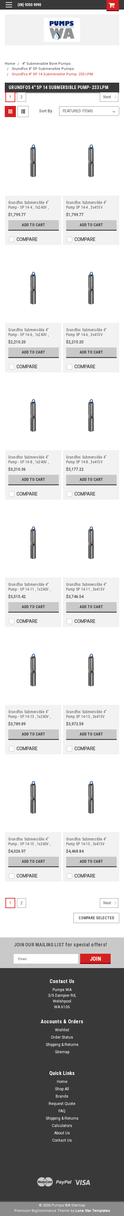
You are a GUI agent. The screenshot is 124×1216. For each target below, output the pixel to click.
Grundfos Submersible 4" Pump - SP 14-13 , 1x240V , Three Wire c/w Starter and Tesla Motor (30, 714)
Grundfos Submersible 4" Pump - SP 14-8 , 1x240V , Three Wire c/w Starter (28, 460)
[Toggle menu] (8, 9)
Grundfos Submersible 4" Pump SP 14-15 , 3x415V (86, 841)
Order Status (62, 1037)
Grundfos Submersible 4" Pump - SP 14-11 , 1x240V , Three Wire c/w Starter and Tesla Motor (30, 587)
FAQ (62, 1111)
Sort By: (46, 110)
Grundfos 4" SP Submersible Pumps (43, 69)
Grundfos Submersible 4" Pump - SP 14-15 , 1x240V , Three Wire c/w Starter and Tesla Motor (30, 842)
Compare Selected (96, 918)
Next (107, 97)
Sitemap (62, 1052)
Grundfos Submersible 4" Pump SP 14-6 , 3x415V (86, 332)
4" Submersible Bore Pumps (46, 64)
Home (10, 64)
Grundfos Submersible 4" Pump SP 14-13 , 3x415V (86, 714)
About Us (62, 1133)
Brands (62, 1096)
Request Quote (62, 1103)
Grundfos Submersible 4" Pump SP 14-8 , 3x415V (86, 459)
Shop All (62, 1089)
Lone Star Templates (92, 1211)
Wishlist (62, 1030)
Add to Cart (33, 225)
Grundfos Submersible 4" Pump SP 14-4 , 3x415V (86, 205)
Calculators (62, 1125)
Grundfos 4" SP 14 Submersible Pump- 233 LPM (52, 74)
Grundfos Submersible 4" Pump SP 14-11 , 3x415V (86, 587)
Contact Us (62, 1140)
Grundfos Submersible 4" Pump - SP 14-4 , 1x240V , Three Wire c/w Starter (28, 205)
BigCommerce (43, 1211)
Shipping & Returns (62, 1044)
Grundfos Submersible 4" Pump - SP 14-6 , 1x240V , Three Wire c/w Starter (28, 332)
